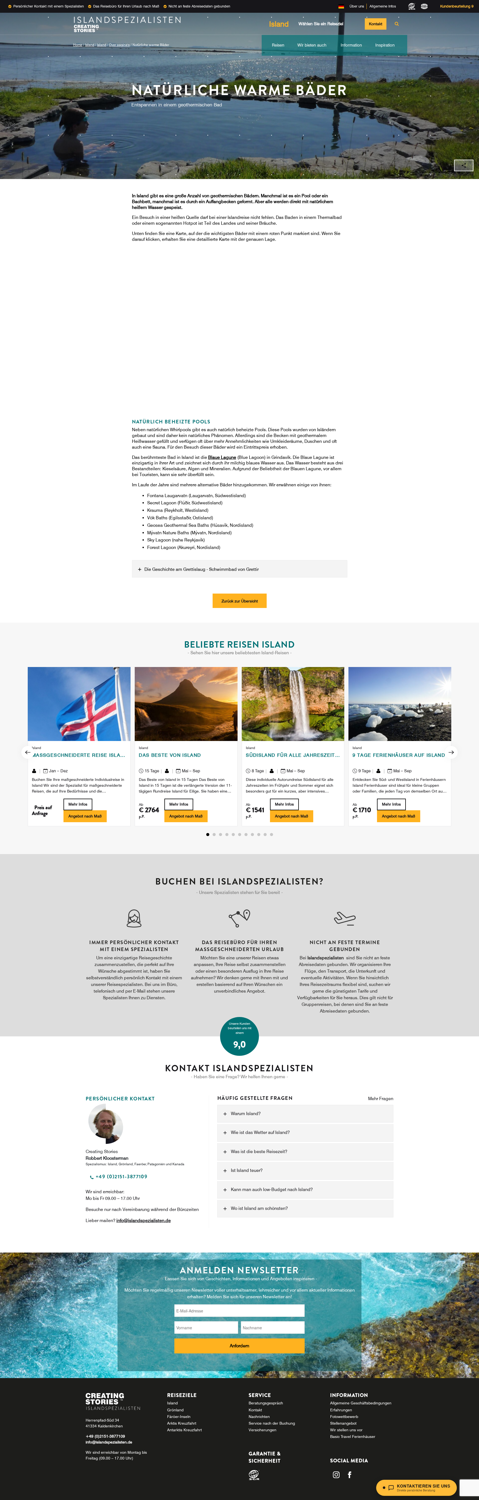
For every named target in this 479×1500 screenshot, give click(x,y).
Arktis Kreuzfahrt (181, 1423)
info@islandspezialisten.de (143, 1220)
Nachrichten (259, 1416)
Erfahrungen (341, 1410)
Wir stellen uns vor (346, 1430)
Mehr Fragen (380, 1098)
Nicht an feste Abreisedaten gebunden (199, 6)
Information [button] (351, 45)
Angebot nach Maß (85, 816)
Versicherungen (262, 1430)
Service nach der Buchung (272, 1423)
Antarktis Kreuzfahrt (184, 1430)
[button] (207, 834)
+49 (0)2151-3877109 (105, 1436)
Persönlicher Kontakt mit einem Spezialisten (48, 6)
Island (89, 45)
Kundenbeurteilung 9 (456, 6)
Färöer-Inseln (178, 1416)
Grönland (175, 1410)
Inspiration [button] (385, 45)
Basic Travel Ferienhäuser (352, 1436)
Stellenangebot (343, 1423)
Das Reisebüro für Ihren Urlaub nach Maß (126, 6)
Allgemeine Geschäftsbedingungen (360, 1403)
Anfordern (239, 1345)
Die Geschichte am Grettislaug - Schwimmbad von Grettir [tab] (201, 569)
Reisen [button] (278, 45)
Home (77, 45)
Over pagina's (119, 45)
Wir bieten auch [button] (312, 45)
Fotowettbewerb (344, 1416)
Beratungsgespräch (266, 1403)
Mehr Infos (77, 804)
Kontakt (375, 24)
